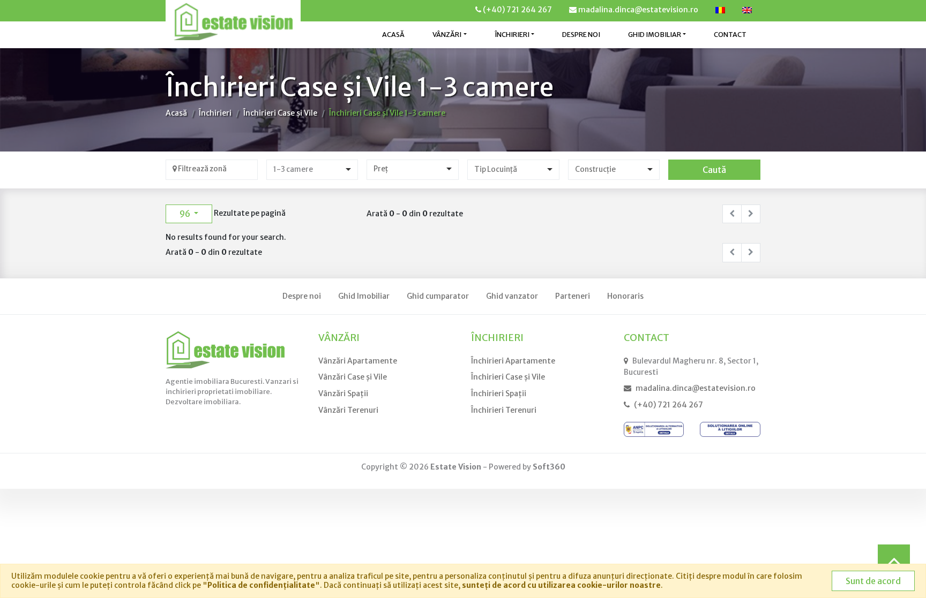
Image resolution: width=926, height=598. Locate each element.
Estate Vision (455, 467)
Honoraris (625, 296)
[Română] (720, 10)
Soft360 (549, 467)
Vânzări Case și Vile (352, 377)
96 (186, 213)
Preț (381, 168)
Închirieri (215, 113)
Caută (714, 169)
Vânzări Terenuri (348, 410)
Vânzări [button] (446, 35)
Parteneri (572, 296)
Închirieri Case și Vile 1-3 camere (387, 113)
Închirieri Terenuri (503, 410)
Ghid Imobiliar (364, 296)
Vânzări (339, 338)
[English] (747, 10)
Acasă (393, 35)
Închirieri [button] (512, 35)
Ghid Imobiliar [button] (654, 35)
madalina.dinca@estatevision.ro (637, 9)
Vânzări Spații (343, 393)
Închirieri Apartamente (513, 361)
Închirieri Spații (498, 393)
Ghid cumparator (438, 296)
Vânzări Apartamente (357, 361)
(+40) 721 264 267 (516, 9)
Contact (730, 35)
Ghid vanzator (512, 296)
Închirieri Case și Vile (280, 113)
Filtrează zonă (202, 168)
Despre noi (581, 35)
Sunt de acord (873, 581)
